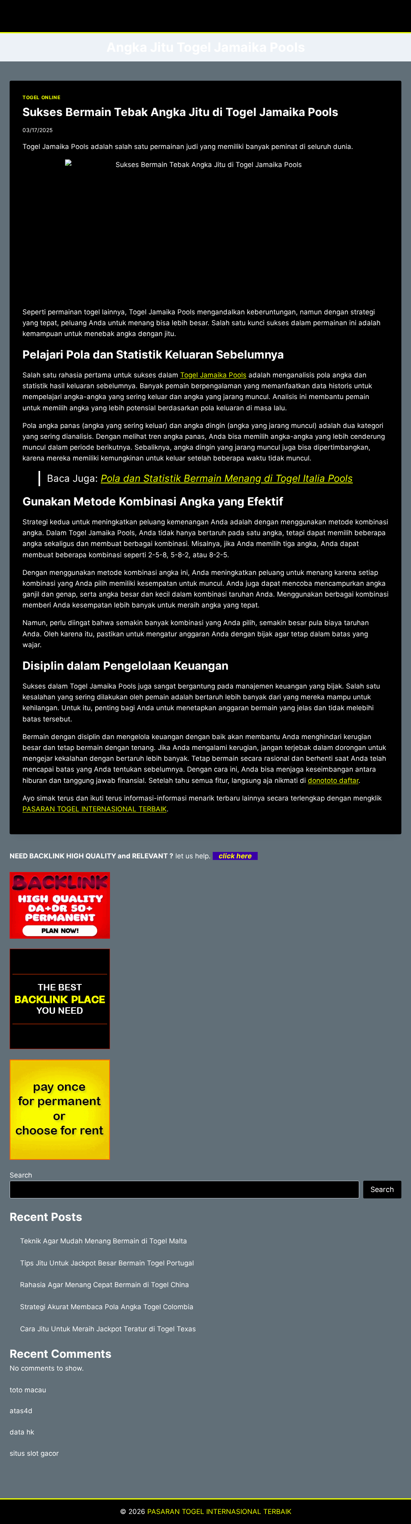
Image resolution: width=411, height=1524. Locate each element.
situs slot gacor (34, 1453)
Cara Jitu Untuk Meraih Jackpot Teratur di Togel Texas (108, 1329)
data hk (22, 1432)
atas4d (21, 1411)
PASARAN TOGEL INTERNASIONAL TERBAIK (94, 809)
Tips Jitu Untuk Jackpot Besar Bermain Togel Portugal (107, 1263)
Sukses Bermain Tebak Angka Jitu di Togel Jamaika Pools (180, 112)
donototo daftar (333, 780)
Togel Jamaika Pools (213, 375)
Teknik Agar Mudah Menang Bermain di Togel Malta (103, 1241)
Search (21, 1175)
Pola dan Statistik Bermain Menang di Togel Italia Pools (227, 478)
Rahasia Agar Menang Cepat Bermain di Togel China (104, 1285)
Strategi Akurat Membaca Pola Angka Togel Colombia (106, 1307)
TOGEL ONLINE (41, 97)
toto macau (28, 1390)
